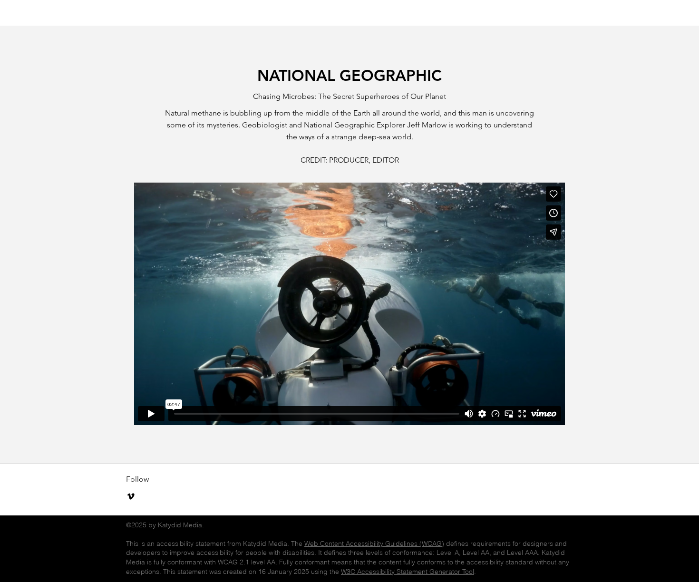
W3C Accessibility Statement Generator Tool (407, 571)
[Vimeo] (131, 496)
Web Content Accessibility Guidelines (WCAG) (374, 543)
